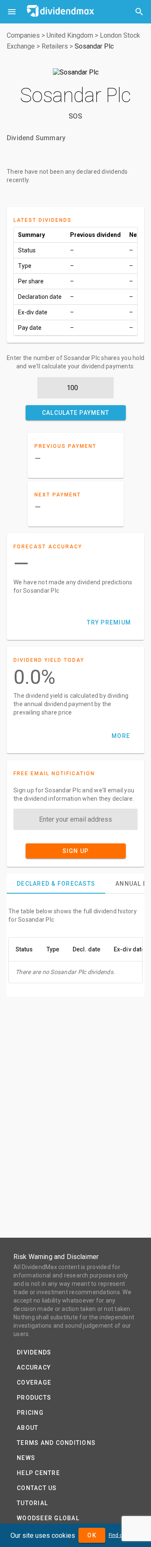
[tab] (56, 884)
